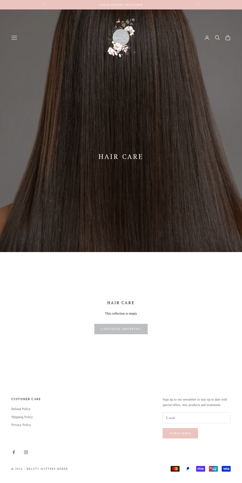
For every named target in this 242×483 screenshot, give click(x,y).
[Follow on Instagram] (26, 452)
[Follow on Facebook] (13, 452)
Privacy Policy (21, 425)
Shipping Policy (22, 417)
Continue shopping (121, 329)
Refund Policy (20, 409)
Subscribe (180, 433)
